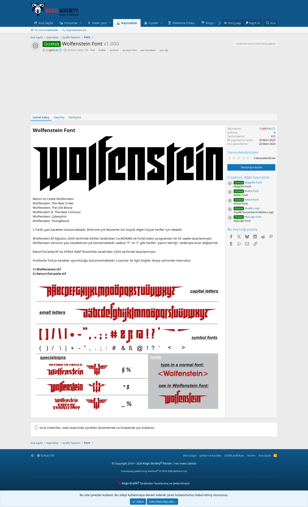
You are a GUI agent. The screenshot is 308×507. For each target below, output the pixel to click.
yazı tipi (164, 50)
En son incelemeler (46, 30)
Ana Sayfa (46, 23)
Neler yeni (99, 23)
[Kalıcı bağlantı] (77, 130)
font (92, 50)
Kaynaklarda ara (76, 30)
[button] (81, 23)
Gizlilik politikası (234, 455)
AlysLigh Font (248, 217)
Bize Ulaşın (190, 455)
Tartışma (75, 117)
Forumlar (71, 23)
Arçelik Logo (247, 208)
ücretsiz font (129, 50)
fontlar (102, 50)
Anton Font (247, 199)
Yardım (251, 455)
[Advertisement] (154, 84)
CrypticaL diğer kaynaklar (248, 177)
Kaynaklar (129, 23)
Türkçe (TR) (47, 455)
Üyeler (153, 23)
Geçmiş (59, 117)
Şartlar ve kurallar (210, 455)
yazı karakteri (148, 50)
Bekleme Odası (183, 23)
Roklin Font (247, 191)
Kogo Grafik (214, 23)
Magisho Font (248, 182)
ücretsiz (114, 50)
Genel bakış (41, 117)
